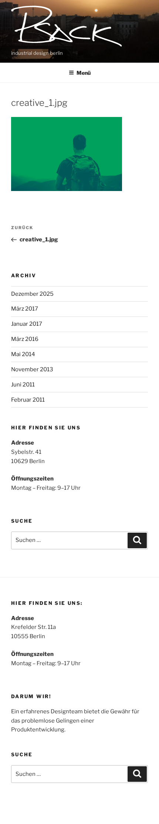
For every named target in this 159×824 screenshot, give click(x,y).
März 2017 (24, 308)
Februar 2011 (28, 399)
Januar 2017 (26, 324)
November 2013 (32, 369)
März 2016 (24, 339)
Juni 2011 (23, 384)
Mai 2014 (23, 354)
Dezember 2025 (32, 294)
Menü (84, 73)
